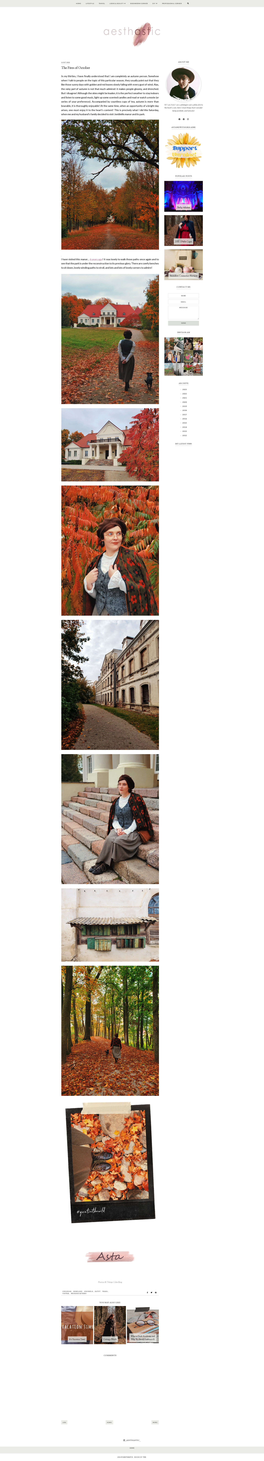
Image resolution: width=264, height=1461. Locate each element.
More (155, 1422)
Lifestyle (90, 3)
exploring (67, 1291)
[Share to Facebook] (147, 1292)
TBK (144, 1457)
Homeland (77, 1291)
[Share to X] (151, 1292)
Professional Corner (172, 3)
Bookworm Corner (139, 3)
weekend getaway (79, 1293)
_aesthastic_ (133, 1440)
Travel (102, 3)
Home (78, 3)
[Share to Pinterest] (155, 1292)
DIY (154, 3)
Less (64, 1422)
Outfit (98, 1291)
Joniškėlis (88, 1291)
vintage (66, 1293)
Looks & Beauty (117, 3)
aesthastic (128, 1457)
